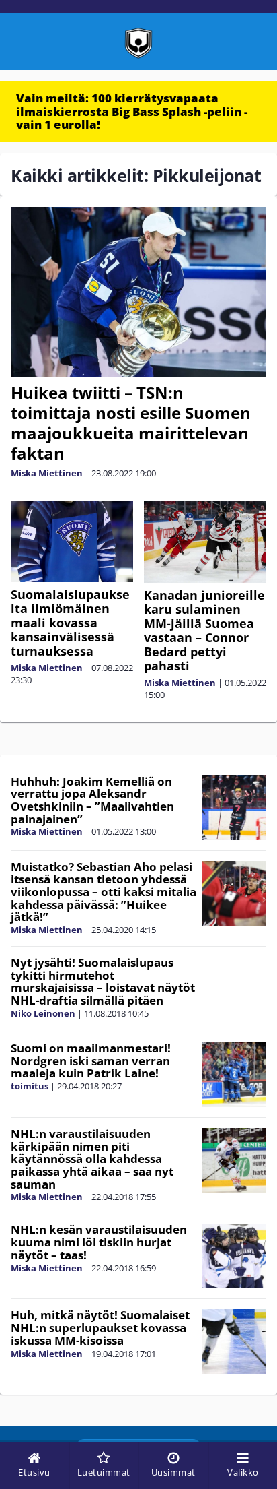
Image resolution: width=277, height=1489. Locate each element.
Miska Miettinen (47, 473)
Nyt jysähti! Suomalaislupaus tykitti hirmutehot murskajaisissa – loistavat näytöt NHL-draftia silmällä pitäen (103, 981)
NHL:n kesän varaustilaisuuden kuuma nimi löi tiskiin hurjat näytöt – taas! (99, 1242)
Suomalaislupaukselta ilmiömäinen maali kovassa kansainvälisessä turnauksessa (70, 622)
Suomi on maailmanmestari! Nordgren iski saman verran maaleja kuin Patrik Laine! (91, 1060)
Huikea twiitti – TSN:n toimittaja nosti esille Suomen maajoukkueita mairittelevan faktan (131, 422)
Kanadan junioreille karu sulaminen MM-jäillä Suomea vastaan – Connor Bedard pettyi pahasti (204, 630)
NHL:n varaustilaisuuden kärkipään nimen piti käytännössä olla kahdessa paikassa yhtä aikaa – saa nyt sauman (92, 1159)
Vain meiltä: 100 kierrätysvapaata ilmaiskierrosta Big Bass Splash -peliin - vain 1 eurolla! (131, 111)
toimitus (29, 1086)
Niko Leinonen (43, 1013)
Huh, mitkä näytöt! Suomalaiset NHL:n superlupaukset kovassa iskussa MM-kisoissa (100, 1327)
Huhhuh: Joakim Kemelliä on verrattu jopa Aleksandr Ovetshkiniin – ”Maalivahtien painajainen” (92, 800)
